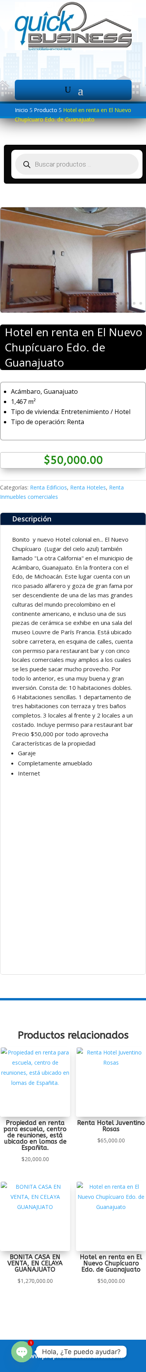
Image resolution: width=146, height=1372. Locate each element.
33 (68, 312)
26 (21, 312)
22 (140, 303)
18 (114, 303)
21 (134, 303)
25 (15, 312)
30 (48, 312)
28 (34, 312)
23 (1, 312)
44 (140, 312)
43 (134, 312)
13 (81, 303)
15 (94, 303)
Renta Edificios (48, 487)
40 (114, 312)
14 (87, 303)
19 (121, 303)
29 (41, 312)
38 (101, 312)
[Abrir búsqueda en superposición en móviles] (76, 164)
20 (127, 303)
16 (101, 303)
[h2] (73, 310)
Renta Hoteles (88, 487)
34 (74, 312)
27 (28, 312)
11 (68, 303)
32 (61, 312)
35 (81, 312)
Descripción (31, 518)
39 (107, 312)
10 (61, 303)
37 (94, 312)
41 (121, 312)
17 (107, 303)
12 (74, 303)
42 (127, 312)
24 (8, 312)
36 (87, 312)
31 (54, 312)
